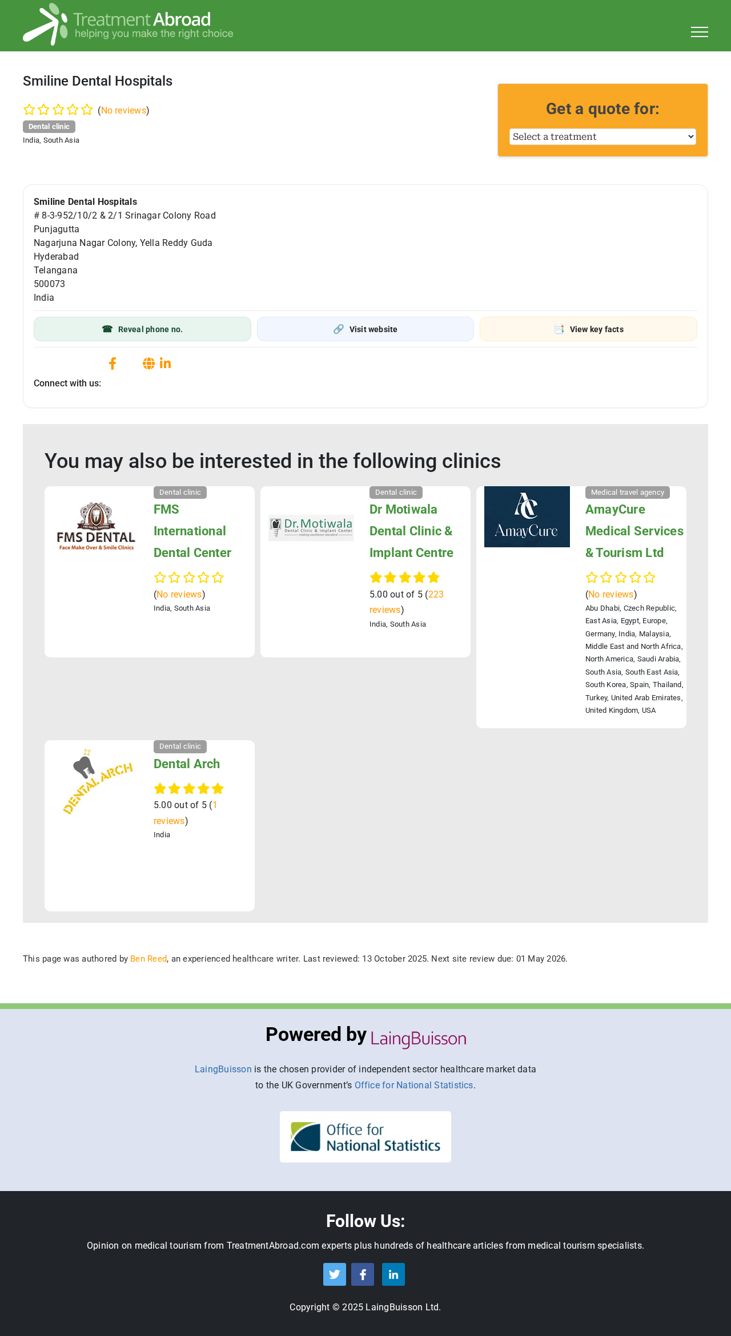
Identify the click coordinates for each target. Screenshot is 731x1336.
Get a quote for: (603, 108)
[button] (142, 329)
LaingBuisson (223, 1069)
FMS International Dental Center (192, 531)
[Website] (149, 364)
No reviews (123, 110)
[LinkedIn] (165, 364)
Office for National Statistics (414, 1085)
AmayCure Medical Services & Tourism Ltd (634, 531)
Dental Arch (187, 764)
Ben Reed (148, 959)
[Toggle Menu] (699, 32)
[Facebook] (113, 364)
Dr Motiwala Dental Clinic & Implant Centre (411, 531)
